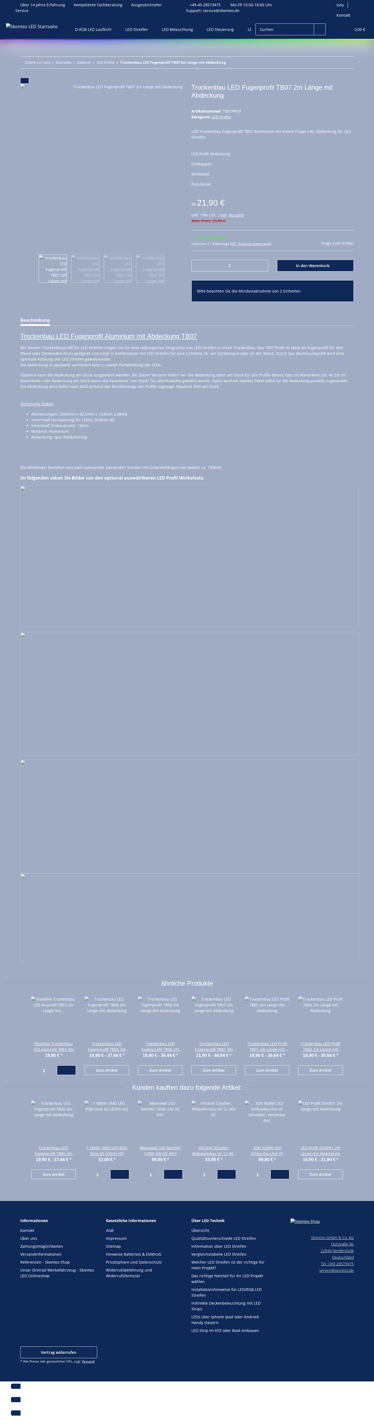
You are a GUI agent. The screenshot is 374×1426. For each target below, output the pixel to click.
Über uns (28, 1238)
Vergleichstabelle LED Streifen (218, 1254)
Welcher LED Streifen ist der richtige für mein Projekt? (227, 1265)
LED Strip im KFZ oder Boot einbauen (225, 1330)
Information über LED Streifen (218, 1246)
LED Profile (221, 116)
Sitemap (113, 1246)
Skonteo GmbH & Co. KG (332, 1237)
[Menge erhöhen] (262, 265)
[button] (336, 29)
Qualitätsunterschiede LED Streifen (223, 1238)
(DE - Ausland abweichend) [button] (250, 243)
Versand (236, 215)
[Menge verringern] (197, 265)
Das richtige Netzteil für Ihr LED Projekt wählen (227, 1278)
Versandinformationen (41, 1254)
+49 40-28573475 (205, 4)
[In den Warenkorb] (24, 81)
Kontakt (343, 15)
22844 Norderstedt (337, 1250)
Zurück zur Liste (37, 62)
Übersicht (200, 1230)
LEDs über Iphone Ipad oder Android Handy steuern (225, 1319)
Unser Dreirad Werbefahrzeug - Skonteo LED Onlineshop (57, 1272)
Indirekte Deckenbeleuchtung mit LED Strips (226, 1306)
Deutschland (343, 1257)
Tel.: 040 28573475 (337, 1263)
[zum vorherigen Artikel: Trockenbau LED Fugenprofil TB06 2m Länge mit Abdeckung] (348, 62)
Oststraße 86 (342, 1244)
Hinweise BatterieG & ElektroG (133, 1254)
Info (340, 5)
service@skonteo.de (221, 10)
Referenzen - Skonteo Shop (45, 1262)
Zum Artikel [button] (107, 1070)
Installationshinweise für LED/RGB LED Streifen (226, 1292)
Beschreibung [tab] (35, 320)
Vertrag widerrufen (58, 1352)
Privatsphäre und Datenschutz (134, 1262)
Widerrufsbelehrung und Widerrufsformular (129, 1272)
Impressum (116, 1238)
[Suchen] (320, 29)
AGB (110, 1230)
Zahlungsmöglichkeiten (41, 1246)
